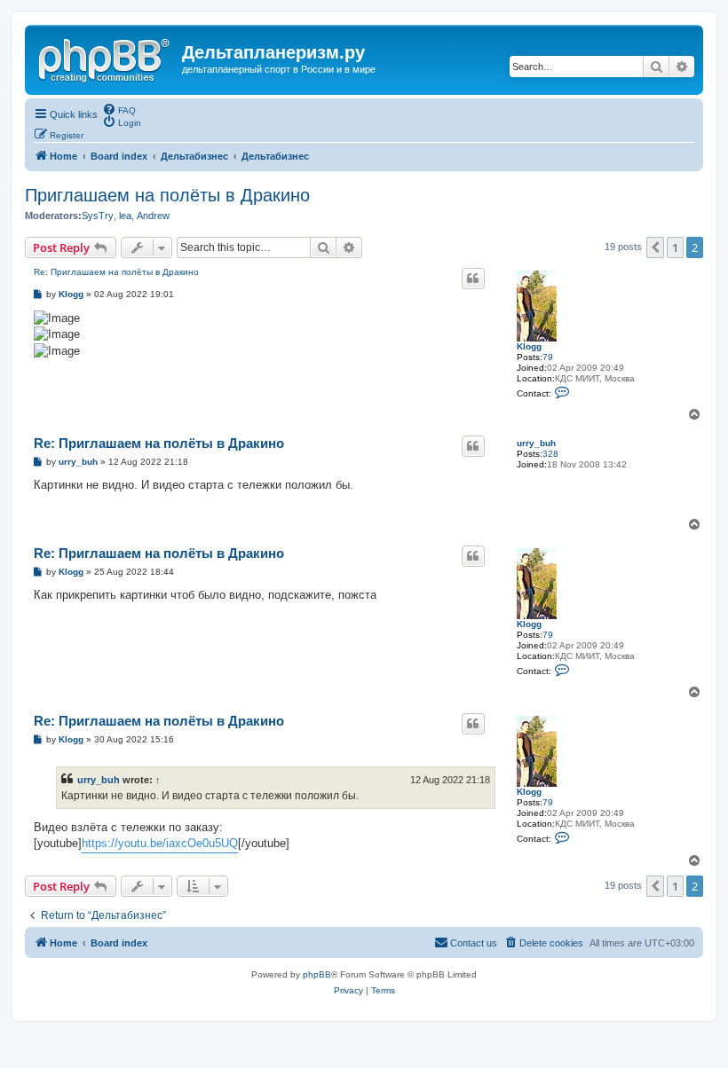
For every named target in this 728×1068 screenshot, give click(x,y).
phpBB (317, 974)
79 (547, 357)
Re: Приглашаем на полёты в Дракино (116, 272)
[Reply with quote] (473, 278)
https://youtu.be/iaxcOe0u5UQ (160, 843)
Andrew (153, 215)
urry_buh (536, 443)
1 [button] (675, 247)
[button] (655, 247)
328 (550, 454)
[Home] (105, 57)
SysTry (98, 215)
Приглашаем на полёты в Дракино (167, 195)
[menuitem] (119, 109)
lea (125, 215)
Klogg (529, 346)
